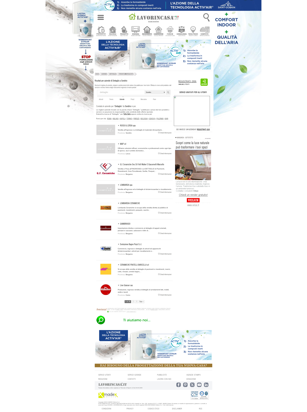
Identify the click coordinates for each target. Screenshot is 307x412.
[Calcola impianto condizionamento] (158, 31)
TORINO (129, 119)
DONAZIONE (191, 379)
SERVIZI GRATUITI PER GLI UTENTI (193, 92)
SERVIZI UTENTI (104, 375)
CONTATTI (132, 379)
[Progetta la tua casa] (153, 367)
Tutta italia (126, 114)
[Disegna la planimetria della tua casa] (135, 31)
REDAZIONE (102, 379)
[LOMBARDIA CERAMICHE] (105, 212)
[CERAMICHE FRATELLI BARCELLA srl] (105, 274)
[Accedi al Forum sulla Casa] (170, 31)
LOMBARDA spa (126, 185)
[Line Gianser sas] (105, 294)
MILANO (115, 119)
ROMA (109, 119)
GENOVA (152, 119)
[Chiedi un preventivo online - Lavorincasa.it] (133, 324)
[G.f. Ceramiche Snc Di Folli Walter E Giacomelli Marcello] (105, 174)
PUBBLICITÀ (162, 375)
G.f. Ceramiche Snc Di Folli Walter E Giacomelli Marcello (142, 164)
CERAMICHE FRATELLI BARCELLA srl (134, 265)
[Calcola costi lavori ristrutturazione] (112, 31)
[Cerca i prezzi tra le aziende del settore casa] (193, 31)
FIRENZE (136, 119)
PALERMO (159, 119)
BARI (166, 119)
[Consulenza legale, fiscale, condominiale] (181, 31)
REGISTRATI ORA (187, 81)
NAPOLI (122, 119)
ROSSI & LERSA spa (128, 126)
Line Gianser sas (126, 285)
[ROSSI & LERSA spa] (105, 135)
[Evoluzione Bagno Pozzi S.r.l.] (105, 253)
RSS (200, 409)
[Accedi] (204, 85)
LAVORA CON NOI (164, 379)
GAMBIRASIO (125, 224)
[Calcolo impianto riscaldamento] (147, 31)
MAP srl (123, 144)
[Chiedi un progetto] (124, 31)
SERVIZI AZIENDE (134, 375)
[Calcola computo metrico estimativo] (204, 31)
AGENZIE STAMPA (193, 375)
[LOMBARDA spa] (105, 194)
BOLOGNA (144, 119)
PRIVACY (130, 409)
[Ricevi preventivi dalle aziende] (101, 31)
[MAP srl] (105, 153)
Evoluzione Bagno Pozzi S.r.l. (131, 244)
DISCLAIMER (177, 409)
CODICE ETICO (153, 409)
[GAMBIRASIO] (105, 233)
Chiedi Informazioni (165, 132)
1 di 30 (127, 302)
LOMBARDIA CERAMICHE (130, 203)
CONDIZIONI (106, 409)
